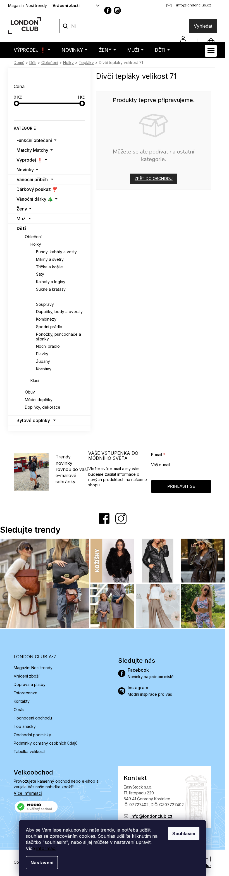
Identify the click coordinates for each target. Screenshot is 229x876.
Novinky (25, 169)
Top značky (25, 726)
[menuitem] (32, 50)
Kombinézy (46, 319)
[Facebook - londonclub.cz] (107, 10)
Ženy (21, 209)
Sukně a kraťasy (51, 289)
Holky (35, 244)
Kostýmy (43, 368)
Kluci (34, 380)
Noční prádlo (48, 346)
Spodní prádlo (49, 326)
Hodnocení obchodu (33, 718)
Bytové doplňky (33, 420)
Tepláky (44, 296)
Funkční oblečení (34, 140)
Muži (21, 218)
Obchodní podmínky (32, 734)
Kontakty (22, 701)
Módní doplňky (39, 399)
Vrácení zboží (66, 5)
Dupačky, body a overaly (59, 311)
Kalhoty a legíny (50, 281)
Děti (21, 228)
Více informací (28, 793)
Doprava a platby (30, 684)
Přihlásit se (181, 486)
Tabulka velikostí (29, 751)
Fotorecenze (25, 692)
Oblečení (33, 236)
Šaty (40, 274)
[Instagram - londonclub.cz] (117, 10)
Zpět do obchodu (154, 178)
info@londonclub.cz (151, 816)
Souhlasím (183, 833)
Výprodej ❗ (29, 160)
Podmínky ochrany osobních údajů (45, 743)
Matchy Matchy (32, 150)
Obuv (30, 392)
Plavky (42, 353)
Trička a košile (49, 266)
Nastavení (41, 862)
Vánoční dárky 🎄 (34, 199)
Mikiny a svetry (50, 259)
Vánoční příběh (32, 179)
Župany (43, 361)
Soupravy (45, 304)
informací (46, 848)
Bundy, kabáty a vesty (56, 251)
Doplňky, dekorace (42, 407)
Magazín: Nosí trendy (27, 5)
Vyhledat (203, 26)
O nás (19, 709)
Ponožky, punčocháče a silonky (58, 336)
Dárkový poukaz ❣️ (37, 189)
